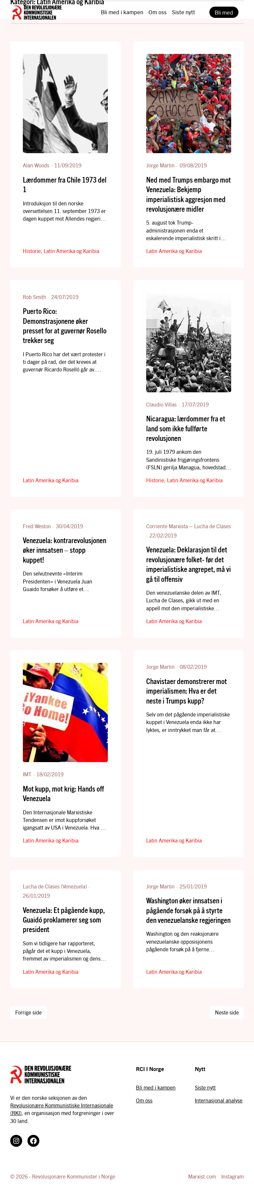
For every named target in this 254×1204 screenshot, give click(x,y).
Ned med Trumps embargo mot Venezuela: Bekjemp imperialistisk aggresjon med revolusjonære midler (188, 194)
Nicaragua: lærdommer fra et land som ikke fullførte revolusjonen (185, 428)
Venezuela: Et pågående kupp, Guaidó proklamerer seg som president (64, 919)
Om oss (144, 1100)
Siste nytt (205, 1087)
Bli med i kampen (156, 1087)
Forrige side (28, 1012)
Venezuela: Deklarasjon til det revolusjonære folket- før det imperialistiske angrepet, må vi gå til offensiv (188, 563)
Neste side (227, 1012)
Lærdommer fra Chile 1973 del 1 (64, 184)
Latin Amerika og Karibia (71, 251)
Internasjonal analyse (218, 1100)
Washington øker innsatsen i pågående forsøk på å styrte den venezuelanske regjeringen (188, 909)
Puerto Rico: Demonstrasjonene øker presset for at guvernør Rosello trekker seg (64, 325)
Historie (32, 251)
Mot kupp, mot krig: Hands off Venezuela (63, 793)
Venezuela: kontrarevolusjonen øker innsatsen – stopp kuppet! (64, 549)
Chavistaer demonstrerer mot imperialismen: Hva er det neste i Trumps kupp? (186, 690)
